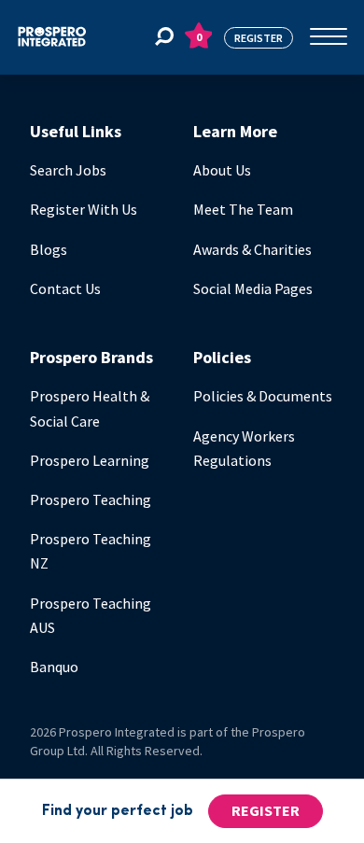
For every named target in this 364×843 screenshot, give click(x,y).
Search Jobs (68, 170)
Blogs (48, 249)
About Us (222, 170)
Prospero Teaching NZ (90, 550)
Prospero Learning (89, 460)
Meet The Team (243, 209)
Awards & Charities (252, 249)
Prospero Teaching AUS (90, 615)
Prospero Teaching (90, 499)
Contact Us (65, 288)
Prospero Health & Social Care (89, 407)
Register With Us (83, 209)
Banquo (54, 666)
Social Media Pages (253, 288)
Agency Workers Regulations (244, 448)
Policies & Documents (262, 395)
